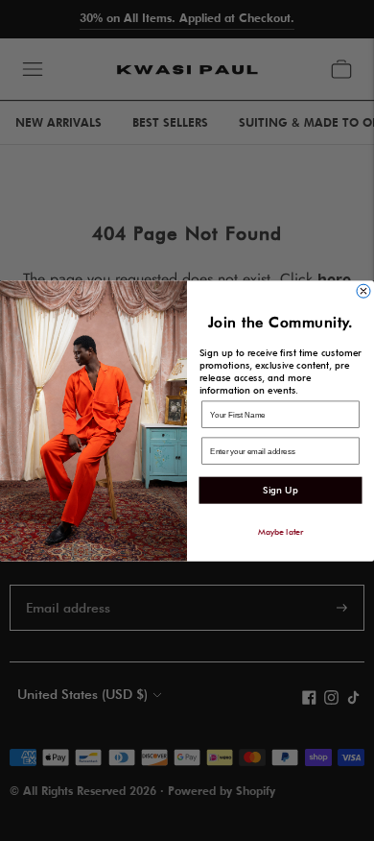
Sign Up (280, 489)
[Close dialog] (363, 291)
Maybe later (281, 531)
